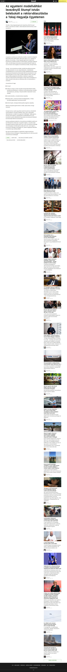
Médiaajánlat (43, 665)
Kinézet (56, 1)
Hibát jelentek (16, 665)
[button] (8, 138)
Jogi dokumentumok (37, 665)
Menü (3, 1)
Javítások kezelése (29, 665)
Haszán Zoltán (10, 21)
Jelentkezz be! (63, 1)
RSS (47, 665)
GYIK (12, 665)
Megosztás (34, 21)
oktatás (9, 22)
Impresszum (22, 665)
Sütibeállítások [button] (52, 665)
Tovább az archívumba (53, 660)
